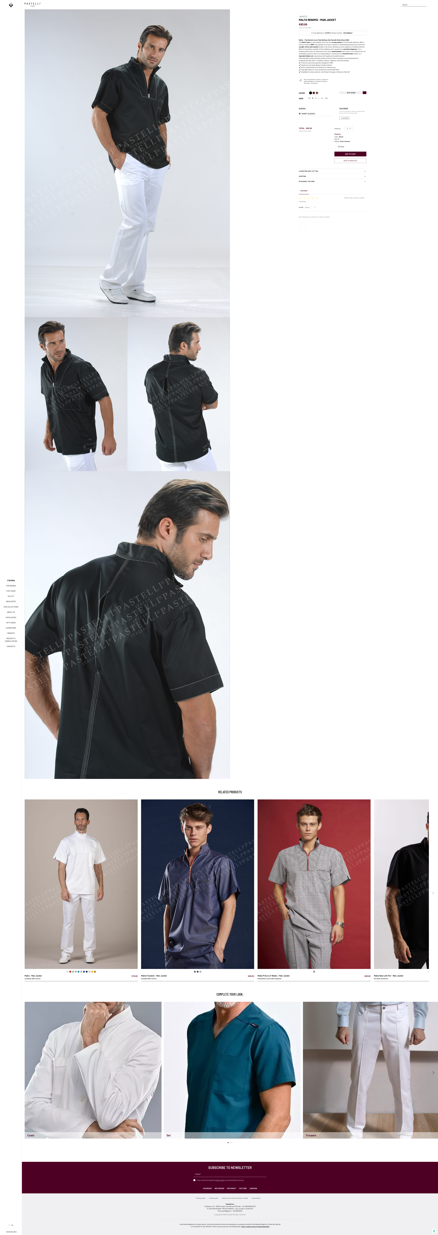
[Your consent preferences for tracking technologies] (434, 1231)
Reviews (304, 191)
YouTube (243, 1188)
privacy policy (220, 1180)
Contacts (11, 646)
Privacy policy (200, 1198)
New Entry (11, 601)
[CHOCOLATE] (317, 93)
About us (11, 612)
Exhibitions (11, 628)
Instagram (219, 1188)
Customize (344, 118)
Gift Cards (11, 622)
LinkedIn (253, 1188)
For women (11, 586)
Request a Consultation (11, 639)
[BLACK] (310, 93)
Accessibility (256, 1198)
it (9, 1225)
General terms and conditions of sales (235, 1198)
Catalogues (11, 617)
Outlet (11, 596)
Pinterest (231, 1188)
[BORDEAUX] (313, 93)
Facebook (207, 1188)
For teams (11, 591)
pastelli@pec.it (226, 1211)
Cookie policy (213, 1198)
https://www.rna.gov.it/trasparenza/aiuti (255, 1226)
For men (11, 580)
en (12, 1225)
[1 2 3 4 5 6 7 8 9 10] (349, 128)
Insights (11, 633)
